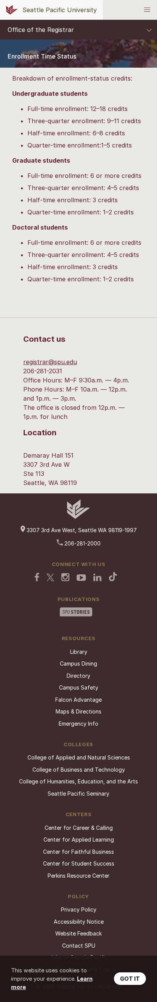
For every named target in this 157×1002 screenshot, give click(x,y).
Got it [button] (130, 978)
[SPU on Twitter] (50, 578)
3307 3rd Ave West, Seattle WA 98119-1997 (81, 530)
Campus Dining (78, 663)
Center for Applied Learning (78, 839)
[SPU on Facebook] (37, 578)
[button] (147, 10)
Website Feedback (78, 933)
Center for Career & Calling (79, 827)
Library (78, 651)
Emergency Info (78, 723)
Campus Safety (78, 687)
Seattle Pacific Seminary (78, 793)
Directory (78, 675)
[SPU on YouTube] (81, 578)
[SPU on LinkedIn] (97, 578)
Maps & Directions (78, 711)
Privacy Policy (78, 909)
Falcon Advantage (78, 699)
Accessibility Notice (79, 921)
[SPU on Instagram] (65, 578)
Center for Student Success (78, 863)
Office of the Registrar (41, 29)
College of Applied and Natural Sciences (78, 757)
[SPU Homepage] (78, 517)
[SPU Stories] (76, 612)
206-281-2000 (82, 543)
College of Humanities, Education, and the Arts (78, 781)
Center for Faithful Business (78, 851)
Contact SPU (78, 945)
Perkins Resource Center (78, 875)
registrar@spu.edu (50, 362)
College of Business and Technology (78, 769)
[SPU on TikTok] (113, 577)
